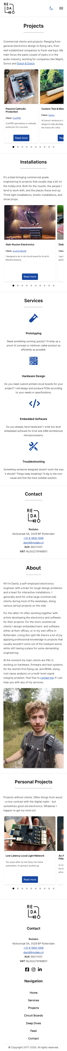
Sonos (51, 115)
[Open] (61, 8)
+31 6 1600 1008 (33, 538)
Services (33, 1000)
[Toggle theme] (51, 8)
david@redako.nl (33, 542)
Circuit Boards (33, 1015)
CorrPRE (17, 118)
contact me (47, 677)
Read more (21, 137)
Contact (33, 1038)
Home (33, 992)
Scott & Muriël (19, 251)
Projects (33, 1008)
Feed (33, 1031)
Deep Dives (33, 1023)
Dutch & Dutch (26, 63)
